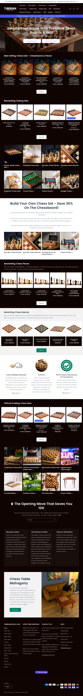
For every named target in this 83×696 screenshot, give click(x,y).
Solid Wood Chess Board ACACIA (57, 340)
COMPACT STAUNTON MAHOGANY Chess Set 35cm (57, 427)
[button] (22, 5)
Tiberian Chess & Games (13, 692)
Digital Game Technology (66, 468)
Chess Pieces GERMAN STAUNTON (25, 291)
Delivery (6, 658)
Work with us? (65, 633)
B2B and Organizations (67, 628)
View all (41, 91)
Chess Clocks (47, 191)
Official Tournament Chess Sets (31, 468)
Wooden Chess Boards (70, 165)
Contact (6, 667)
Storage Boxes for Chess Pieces (49, 253)
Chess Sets (7, 630)
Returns (6, 661)
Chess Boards (7, 633)
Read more (15, 393)
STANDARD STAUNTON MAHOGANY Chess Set (25, 125)
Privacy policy (64, 645)
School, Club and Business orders (11, 654)
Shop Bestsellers (32, 41)
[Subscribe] (54, 520)
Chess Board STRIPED (74, 340)
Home (5, 628)
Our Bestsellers (10, 493)
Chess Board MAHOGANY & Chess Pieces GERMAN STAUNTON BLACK (9, 80)
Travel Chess (28, 191)
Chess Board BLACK (41, 339)
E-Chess (6, 642)
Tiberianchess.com (66, 648)
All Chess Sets (47, 493)
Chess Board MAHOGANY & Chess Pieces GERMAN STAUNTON (25, 80)
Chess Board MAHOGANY (9, 340)
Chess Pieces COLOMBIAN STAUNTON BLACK (74, 292)
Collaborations (64, 630)
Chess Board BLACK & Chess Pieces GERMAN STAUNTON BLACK (41, 80)
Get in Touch (7, 650)
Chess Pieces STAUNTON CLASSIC (41, 291)
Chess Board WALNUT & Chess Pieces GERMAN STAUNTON (58, 80)
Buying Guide (7, 648)
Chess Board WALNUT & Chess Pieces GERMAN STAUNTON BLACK (74, 80)
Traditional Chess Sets (13, 467)
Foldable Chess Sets (31, 165)
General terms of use (66, 636)
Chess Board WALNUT (25, 340)
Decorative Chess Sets (51, 467)
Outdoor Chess (29, 493)
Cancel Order (7, 664)
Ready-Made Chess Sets (12, 166)
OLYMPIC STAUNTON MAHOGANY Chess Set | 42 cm (74, 427)
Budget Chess (66, 191)
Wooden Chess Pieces (50, 165)
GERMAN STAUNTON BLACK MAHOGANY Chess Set (74, 124)
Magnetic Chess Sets (12, 191)
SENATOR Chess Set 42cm (9, 123)
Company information (67, 642)
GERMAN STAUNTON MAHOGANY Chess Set (58, 124)
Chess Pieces (7, 636)
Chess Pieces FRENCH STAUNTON (9, 291)
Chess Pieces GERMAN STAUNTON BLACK (58, 292)
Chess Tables (66, 493)
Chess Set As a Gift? (51, 41)
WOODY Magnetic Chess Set (41, 123)
